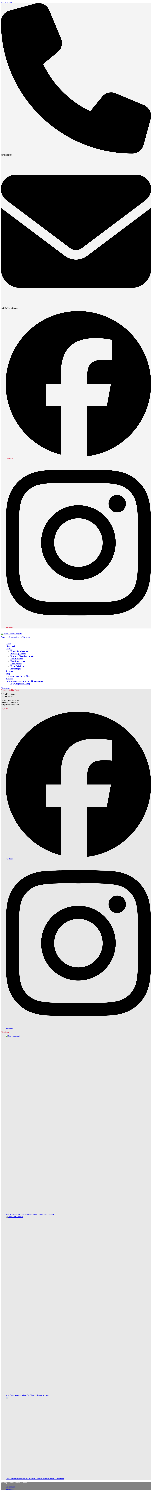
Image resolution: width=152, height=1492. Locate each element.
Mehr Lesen (5, 688)
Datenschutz (10, 1487)
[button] (15, 637)
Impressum (10, 1489)
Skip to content (6, 2)
